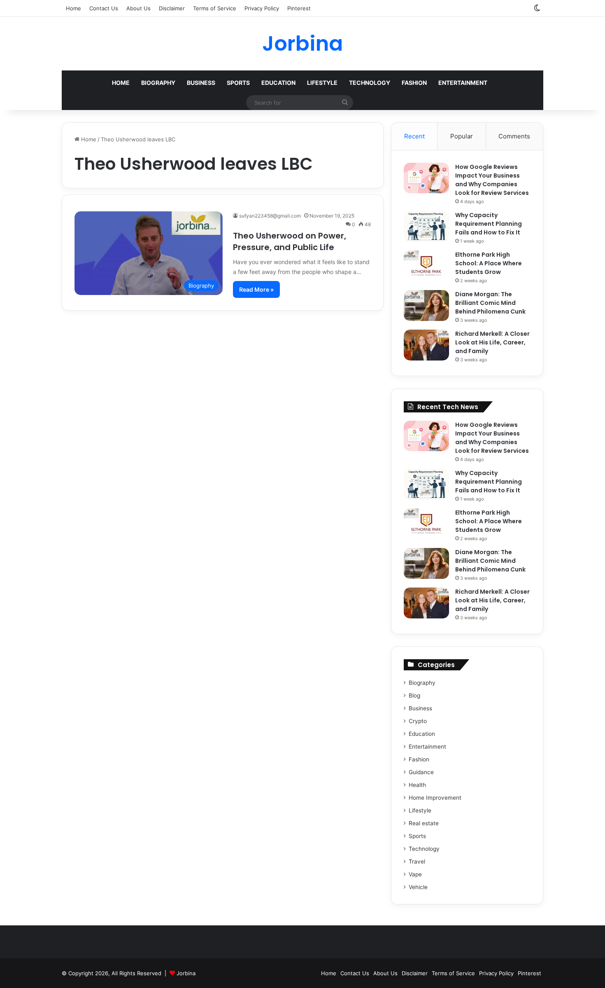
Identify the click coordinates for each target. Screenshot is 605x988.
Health (417, 785)
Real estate (424, 823)
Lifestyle (322, 82)
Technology (369, 82)
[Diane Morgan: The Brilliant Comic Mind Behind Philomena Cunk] (426, 305)
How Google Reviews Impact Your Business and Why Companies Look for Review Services (492, 180)
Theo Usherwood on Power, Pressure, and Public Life (289, 241)
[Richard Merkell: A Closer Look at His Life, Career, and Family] (426, 345)
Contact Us (103, 8)
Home (73, 8)
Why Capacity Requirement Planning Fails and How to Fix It (488, 223)
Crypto (418, 721)
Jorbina (186, 973)
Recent (414, 136)
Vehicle (418, 887)
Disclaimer (172, 8)
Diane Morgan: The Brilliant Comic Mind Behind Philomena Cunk (490, 303)
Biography (158, 82)
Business (201, 82)
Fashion (414, 82)
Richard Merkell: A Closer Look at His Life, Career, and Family (492, 342)
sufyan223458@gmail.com (270, 216)
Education (278, 82)
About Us (138, 8)
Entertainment (462, 82)
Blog (414, 695)
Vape (415, 874)
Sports (238, 82)
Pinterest (299, 8)
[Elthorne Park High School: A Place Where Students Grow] (426, 266)
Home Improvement (435, 797)
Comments (514, 136)
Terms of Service (214, 8)
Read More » (256, 289)
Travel (417, 861)
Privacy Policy (261, 8)
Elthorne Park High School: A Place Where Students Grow (488, 263)
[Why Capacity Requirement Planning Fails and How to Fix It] (426, 226)
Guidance (421, 772)
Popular (461, 136)
